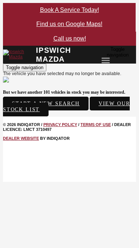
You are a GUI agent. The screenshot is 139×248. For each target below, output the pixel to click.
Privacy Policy (60, 124)
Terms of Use (95, 124)
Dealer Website (21, 138)
